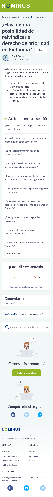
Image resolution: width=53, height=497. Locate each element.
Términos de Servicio (11, 456)
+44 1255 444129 (9, 480)
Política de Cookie (9, 465)
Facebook (13, 414)
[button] (48, 6)
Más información (14, 253)
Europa (25, 16)
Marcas (32, 451)
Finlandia (39, 16)
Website (5, 451)
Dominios (32, 460)
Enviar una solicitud (26, 373)
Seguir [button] (42, 50)
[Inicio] (16, 6)
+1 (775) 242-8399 (36, 478)
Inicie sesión (11, 314)
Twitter (26, 414)
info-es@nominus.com (11, 478)
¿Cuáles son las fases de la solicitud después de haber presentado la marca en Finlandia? (26, 205)
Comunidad (33, 456)
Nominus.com (9, 16)
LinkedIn (40, 414)
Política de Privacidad (11, 460)
